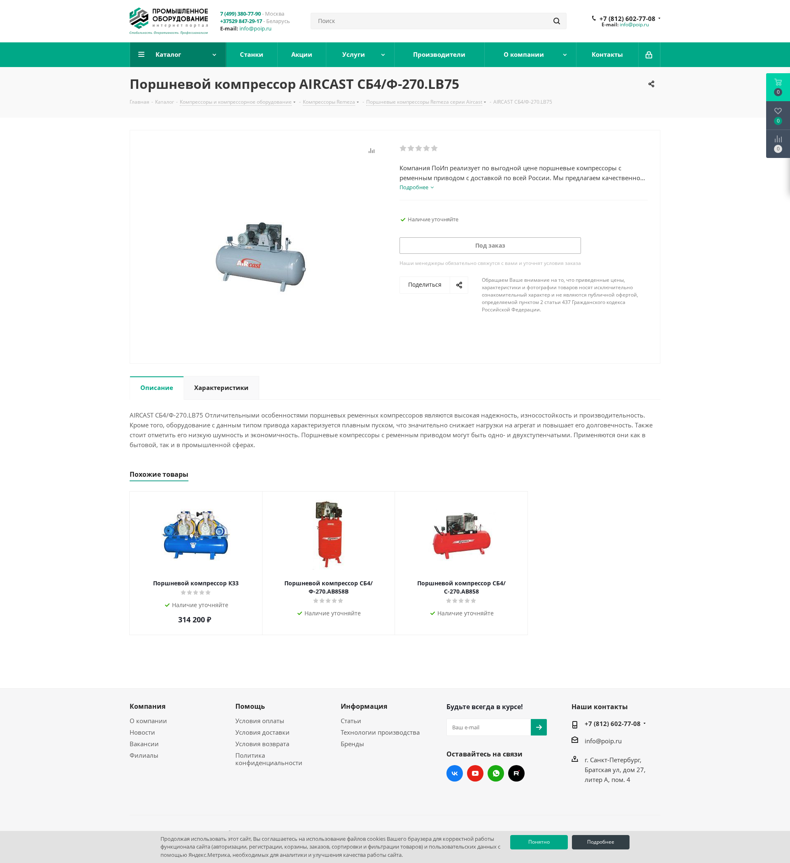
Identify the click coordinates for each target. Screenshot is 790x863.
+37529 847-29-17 (241, 21)
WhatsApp (496, 773)
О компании (148, 721)
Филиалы (144, 755)
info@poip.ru (255, 28)
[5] (435, 148)
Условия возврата (262, 744)
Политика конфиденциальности (268, 759)
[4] (427, 148)
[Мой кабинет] (649, 54)
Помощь (250, 706)
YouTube (475, 773)
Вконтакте (454, 773)
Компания (147, 706)
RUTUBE (516, 773)
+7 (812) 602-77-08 (627, 18)
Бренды (352, 744)
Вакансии (144, 744)
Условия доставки (262, 732)
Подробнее (600, 841)
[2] (411, 148)
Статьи (351, 721)
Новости (142, 732)
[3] (419, 148)
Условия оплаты (259, 721)
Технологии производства (380, 732)
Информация (364, 706)
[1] (403, 148)
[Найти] (557, 21)
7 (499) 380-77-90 (240, 13)
